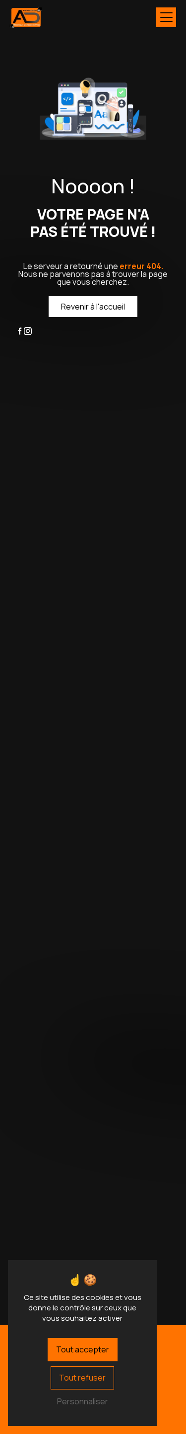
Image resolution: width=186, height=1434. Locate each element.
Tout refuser (82, 1377)
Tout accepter (82, 1349)
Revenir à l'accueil (93, 306)
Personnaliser (82, 1401)
